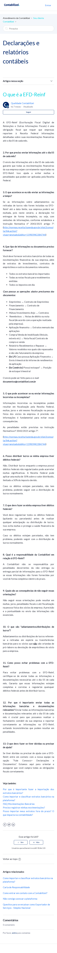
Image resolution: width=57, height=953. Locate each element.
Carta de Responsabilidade (16, 887)
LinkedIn (13, 825)
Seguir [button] (28, 112)
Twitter (9, 825)
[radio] (21, 842)
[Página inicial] (12, 6)
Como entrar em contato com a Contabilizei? (25, 893)
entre (14, 933)
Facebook (5, 825)
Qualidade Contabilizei (22, 103)
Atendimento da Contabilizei (16, 18)
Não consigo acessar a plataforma (20, 898)
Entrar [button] (48, 5)
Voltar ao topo (10, 859)
